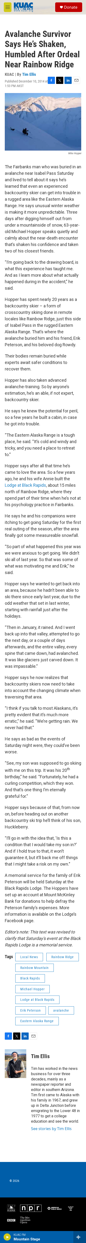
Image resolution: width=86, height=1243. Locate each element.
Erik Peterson (30, 1010)
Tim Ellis (29, 74)
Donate (70, 7)
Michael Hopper (32, 989)
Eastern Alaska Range (37, 1021)
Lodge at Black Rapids (25, 485)
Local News (29, 957)
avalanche (61, 1010)
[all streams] (79, 1237)
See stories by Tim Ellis (51, 1128)
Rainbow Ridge (62, 957)
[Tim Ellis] (15, 1063)
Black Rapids (30, 978)
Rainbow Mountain (34, 968)
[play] (7, 1237)
